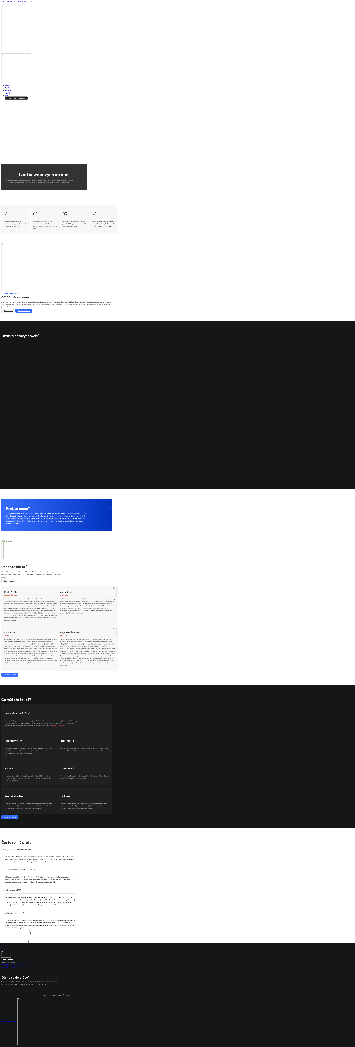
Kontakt (7, 93)
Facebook (4, 967)
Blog (6, 95)
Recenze (8, 90)
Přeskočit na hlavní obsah (9, 1)
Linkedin (20, 967)
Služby (7, 85)
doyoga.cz (63, 635)
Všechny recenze (9, 581)
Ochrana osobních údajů (8, 1021)
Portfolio (8, 88)
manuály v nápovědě (58, 725)
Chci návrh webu (24, 311)
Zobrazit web (8, 311)
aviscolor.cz (64, 595)
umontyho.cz (8, 635)
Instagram (13, 967)
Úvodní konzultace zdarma (16, 98)
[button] (40, 849)
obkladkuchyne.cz (10, 595)
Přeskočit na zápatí (25, 1)
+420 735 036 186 (7, 965)
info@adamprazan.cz (23, 965)
